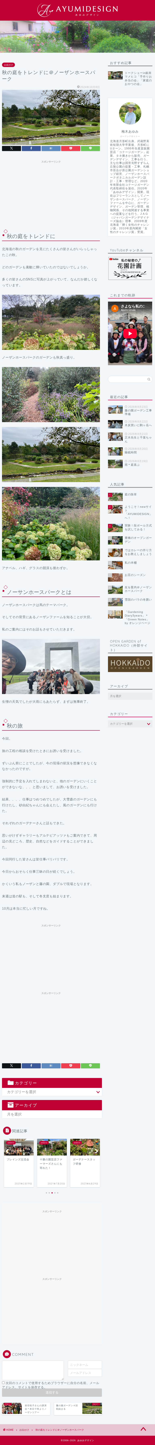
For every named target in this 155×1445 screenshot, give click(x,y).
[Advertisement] (51, 193)
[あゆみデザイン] (77, 16)
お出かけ (8, 65)
